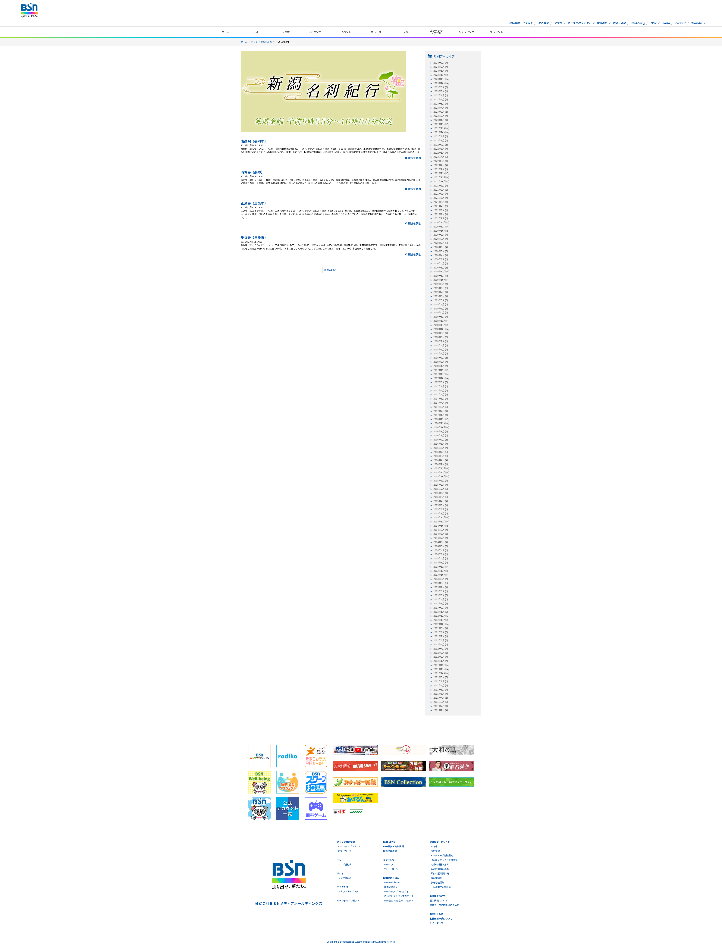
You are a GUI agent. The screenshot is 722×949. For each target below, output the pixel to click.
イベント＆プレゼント (348, 900)
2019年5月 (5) (440, 300)
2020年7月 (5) (440, 242)
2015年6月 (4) (440, 492)
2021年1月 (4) (440, 218)
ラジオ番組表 (345, 877)
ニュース (376, 32)
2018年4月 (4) (440, 353)
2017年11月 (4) (441, 373)
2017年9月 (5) (440, 382)
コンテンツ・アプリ (436, 32)
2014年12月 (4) (441, 517)
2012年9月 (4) (440, 628)
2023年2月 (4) (440, 115)
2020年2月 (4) (440, 263)
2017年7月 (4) (440, 390)
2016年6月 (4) (440, 443)
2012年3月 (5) (440, 652)
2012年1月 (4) (440, 660)
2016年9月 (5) (440, 431)
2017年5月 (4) (440, 398)
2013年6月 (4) (440, 591)
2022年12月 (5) (441, 124)
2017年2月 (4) (440, 410)
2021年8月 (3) (440, 189)
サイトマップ (436, 923)
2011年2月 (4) (440, 705)
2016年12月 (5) (441, 419)
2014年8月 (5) (440, 533)
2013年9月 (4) (440, 578)
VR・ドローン (391, 868)
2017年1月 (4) (440, 414)
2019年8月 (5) (440, 288)
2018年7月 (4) (440, 341)
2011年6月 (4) (440, 689)
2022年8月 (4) (440, 140)
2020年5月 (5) (440, 251)
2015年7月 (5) (440, 488)
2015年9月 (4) (440, 480)
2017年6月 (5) (440, 394)
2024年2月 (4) (440, 66)
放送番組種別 (437, 882)
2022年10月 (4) (441, 132)
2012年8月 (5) (440, 632)
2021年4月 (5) (440, 206)
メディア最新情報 (346, 841)
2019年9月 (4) (440, 283)
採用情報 (435, 850)
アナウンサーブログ (348, 891)
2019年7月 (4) (440, 291)
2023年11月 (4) (441, 78)
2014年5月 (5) (440, 546)
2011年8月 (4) (440, 681)
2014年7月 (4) (440, 537)
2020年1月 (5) (440, 267)
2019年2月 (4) (440, 312)
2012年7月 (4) (440, 636)
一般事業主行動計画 (441, 886)
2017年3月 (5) (440, 406)
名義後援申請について (441, 918)
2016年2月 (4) (440, 460)
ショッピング (466, 32)
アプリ (558, 23)
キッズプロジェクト (579, 23)
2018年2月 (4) (440, 361)
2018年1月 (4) (440, 365)
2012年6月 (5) (440, 640)
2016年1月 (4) (440, 464)
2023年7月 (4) (440, 95)
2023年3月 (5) (440, 111)
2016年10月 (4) (441, 427)
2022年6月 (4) (440, 148)
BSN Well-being (392, 882)
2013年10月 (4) (441, 574)
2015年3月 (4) (440, 505)
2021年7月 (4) (440, 193)
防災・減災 (619, 23)
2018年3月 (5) (440, 357)
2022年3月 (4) (440, 160)
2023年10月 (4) (441, 83)
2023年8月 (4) (440, 91)
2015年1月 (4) (440, 513)
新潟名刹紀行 (268, 41)
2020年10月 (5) (441, 230)
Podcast (680, 23)
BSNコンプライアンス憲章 (444, 859)
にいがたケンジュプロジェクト (400, 895)
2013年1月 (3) (440, 611)
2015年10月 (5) (441, 476)
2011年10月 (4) (441, 673)
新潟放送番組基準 (440, 868)
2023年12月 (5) (441, 74)
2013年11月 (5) (441, 570)
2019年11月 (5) (441, 275)
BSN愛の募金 (391, 886)
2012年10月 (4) (441, 623)
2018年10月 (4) (441, 328)
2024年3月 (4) (440, 62)
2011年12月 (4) (441, 664)
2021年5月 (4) (440, 201)
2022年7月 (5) (440, 144)
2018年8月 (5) (440, 337)
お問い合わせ (436, 914)
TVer (653, 23)
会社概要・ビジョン (521, 23)
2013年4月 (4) (440, 599)
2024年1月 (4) (440, 70)
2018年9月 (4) (440, 332)
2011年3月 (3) (440, 701)
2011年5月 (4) (440, 693)
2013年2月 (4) (440, 607)
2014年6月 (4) (440, 541)
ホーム (226, 32)
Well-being (638, 23)
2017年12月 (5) (441, 369)
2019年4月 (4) (440, 304)
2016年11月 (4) (441, 423)
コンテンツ (388, 859)
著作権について (437, 895)
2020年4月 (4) (440, 255)
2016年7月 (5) (440, 439)
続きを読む (414, 158)
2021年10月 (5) (441, 181)
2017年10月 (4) (441, 378)
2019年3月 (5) (440, 308)
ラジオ (286, 32)
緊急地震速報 (390, 850)
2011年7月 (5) (440, 685)
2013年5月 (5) (440, 595)
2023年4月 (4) (440, 107)
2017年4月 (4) (440, 402)
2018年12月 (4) (441, 320)
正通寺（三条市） (254, 203)
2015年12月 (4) (441, 468)
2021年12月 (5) (441, 173)
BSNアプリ (389, 864)
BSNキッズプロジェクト (396, 891)
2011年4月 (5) (440, 697)
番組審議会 (436, 877)
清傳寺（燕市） (252, 172)
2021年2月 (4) (440, 214)
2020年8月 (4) (440, 238)
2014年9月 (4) (440, 529)
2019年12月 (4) (441, 271)
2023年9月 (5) (440, 87)
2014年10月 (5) (441, 525)
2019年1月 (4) (440, 316)
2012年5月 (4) (440, 644)
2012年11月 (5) (441, 619)
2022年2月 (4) (440, 165)
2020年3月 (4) (440, 259)
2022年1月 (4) (440, 169)
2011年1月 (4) (440, 710)
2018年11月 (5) (441, 324)
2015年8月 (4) (440, 484)
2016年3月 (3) (440, 455)
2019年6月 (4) (440, 296)
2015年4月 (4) (440, 501)
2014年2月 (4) (440, 558)
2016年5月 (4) (440, 447)
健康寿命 (602, 23)
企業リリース (344, 850)
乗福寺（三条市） (254, 237)
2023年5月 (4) (440, 103)
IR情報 (434, 846)
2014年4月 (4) (440, 550)
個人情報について (439, 900)
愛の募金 (543, 23)
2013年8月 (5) (440, 582)
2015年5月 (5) (440, 496)
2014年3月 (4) (440, 554)
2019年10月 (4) (441, 279)
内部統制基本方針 (440, 864)
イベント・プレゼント (349, 846)
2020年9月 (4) (440, 234)
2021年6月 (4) (440, 197)
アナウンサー (316, 32)
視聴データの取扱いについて (444, 905)
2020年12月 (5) (441, 222)
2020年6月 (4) (440, 247)
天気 (406, 32)
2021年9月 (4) (440, 185)
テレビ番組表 (345, 864)
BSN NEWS (389, 841)
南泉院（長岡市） (254, 141)
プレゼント (496, 32)
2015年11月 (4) (441, 472)
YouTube (696, 23)
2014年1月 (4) (440, 562)
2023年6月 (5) (440, 99)
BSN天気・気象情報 (393, 846)
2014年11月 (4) (441, 521)
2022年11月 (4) (441, 128)
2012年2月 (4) (440, 656)
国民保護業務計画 (440, 873)
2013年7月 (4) (440, 587)
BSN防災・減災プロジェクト (398, 900)
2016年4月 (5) (440, 451)
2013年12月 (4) (441, 566)
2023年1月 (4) (440, 119)
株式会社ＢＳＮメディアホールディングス (288, 903)
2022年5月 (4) (440, 152)
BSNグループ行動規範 (442, 855)
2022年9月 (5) (440, 136)
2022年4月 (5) (440, 156)
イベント (346, 32)
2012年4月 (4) (440, 648)
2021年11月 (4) (441, 177)
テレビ (256, 32)
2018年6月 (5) (440, 345)
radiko (666, 23)
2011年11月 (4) (441, 669)
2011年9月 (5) (440, 677)
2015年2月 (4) (440, 509)
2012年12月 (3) (441, 615)
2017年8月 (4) (440, 386)
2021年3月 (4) (440, 210)
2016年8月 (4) (440, 435)
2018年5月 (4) (440, 349)
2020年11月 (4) (441, 226)
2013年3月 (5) (440, 603)
